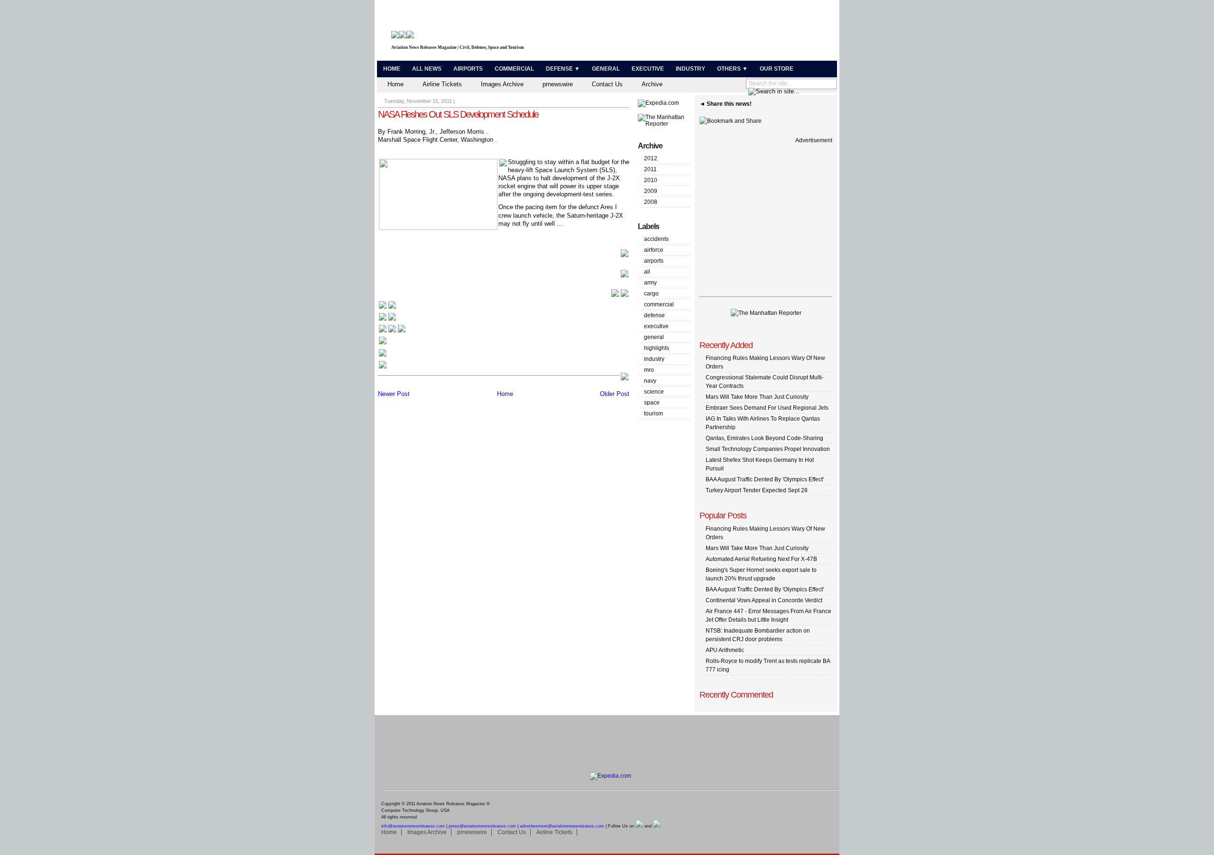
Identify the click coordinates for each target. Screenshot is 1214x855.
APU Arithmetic (725, 650)
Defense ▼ (563, 68)
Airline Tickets (442, 84)
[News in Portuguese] (392, 331)
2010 (650, 180)
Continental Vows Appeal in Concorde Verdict (764, 600)
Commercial (514, 68)
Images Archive (502, 84)
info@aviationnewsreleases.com (413, 826)
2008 (650, 202)
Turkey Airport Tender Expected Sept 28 (757, 490)
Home (391, 68)
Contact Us (607, 84)
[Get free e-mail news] (387, 319)
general (654, 337)
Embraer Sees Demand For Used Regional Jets (767, 408)
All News (426, 68)
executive (656, 326)
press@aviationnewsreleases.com (482, 826)
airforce (653, 250)
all (647, 271)
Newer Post (394, 393)
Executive (648, 68)
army (650, 282)
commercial (659, 304)
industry (654, 359)
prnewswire (558, 84)
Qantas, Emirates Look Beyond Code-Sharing (764, 438)
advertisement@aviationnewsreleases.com (562, 826)
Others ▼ (732, 68)
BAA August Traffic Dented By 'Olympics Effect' (765, 479)
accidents (656, 239)
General (606, 68)
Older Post (614, 393)
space (652, 402)
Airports (468, 68)
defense (654, 315)
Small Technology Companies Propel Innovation (768, 449)
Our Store (776, 68)
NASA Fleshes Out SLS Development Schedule (458, 114)
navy (650, 380)
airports (653, 260)
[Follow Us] (382, 343)
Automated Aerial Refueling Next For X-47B (761, 559)
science (654, 391)
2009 (650, 191)
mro (649, 370)
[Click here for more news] (387, 308)
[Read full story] (624, 255)
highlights (656, 348)
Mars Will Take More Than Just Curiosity (757, 397)
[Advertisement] (724, 32)
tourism (653, 413)
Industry (690, 68)
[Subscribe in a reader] (382, 367)
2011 (650, 169)
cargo (651, 293)
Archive (652, 84)
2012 (650, 158)
